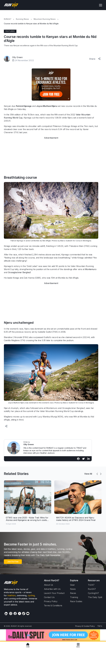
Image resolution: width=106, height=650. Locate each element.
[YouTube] (27, 613)
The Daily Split (95, 597)
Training (74, 597)
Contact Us (49, 597)
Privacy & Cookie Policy (85, 626)
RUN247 (7, 19)
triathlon (11, 595)
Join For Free (12, 561)
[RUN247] (11, 5)
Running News (22, 19)
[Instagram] (10, 613)
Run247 (92, 589)
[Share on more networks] (99, 58)
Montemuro (90, 269)
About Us (48, 585)
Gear (72, 585)
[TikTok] (23, 613)
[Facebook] (15, 613)
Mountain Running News (45, 19)
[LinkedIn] (6, 613)
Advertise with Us (52, 589)
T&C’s (99, 626)
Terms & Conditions (53, 605)
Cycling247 (93, 593)
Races (73, 593)
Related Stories (16, 474)
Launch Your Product (54, 593)
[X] (19, 613)
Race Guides (76, 601)
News (73, 589)
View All (88, 473)
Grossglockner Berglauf (19, 272)
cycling (31, 595)
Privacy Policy (50, 601)
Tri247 (91, 585)
